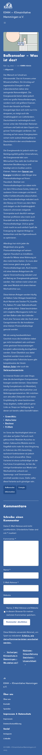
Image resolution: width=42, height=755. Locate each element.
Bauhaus (9, 423)
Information (10, 492)
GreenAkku (10, 416)
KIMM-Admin (25, 66)
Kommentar (9, 539)
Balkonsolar (10, 487)
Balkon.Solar (9, 367)
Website (7, 595)
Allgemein (9, 70)
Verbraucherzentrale (13, 370)
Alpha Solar (10, 420)
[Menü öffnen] (4, 22)
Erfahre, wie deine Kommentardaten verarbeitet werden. (20, 639)
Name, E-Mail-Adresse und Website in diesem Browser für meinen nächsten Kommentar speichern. (22, 611)
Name (6, 570)
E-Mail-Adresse (11, 582)
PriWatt (9, 427)
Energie (22, 487)
